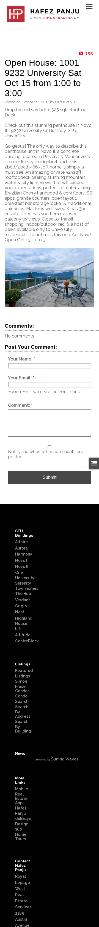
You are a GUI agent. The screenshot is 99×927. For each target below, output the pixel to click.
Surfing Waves (64, 759)
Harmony (23, 554)
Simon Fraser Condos (22, 686)
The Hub (23, 593)
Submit (49, 477)
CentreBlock (27, 641)
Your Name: (21, 359)
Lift (18, 628)
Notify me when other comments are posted (45, 454)
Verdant (22, 600)
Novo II (21, 566)
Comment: (19, 405)
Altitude (23, 635)
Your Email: (20, 377)
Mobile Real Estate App (21, 796)
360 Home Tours (20, 834)
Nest (19, 612)
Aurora (21, 548)
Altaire (21, 542)
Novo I (21, 560)
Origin (21, 606)
